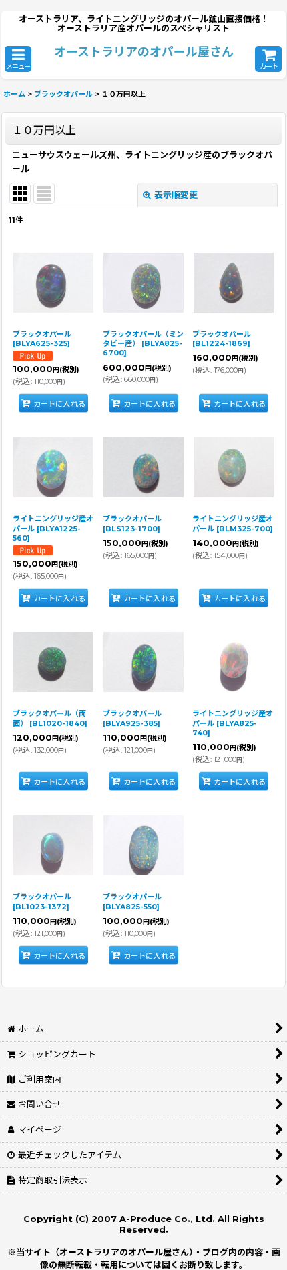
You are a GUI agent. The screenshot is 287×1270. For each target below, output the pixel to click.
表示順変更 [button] (176, 194)
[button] (18, 59)
